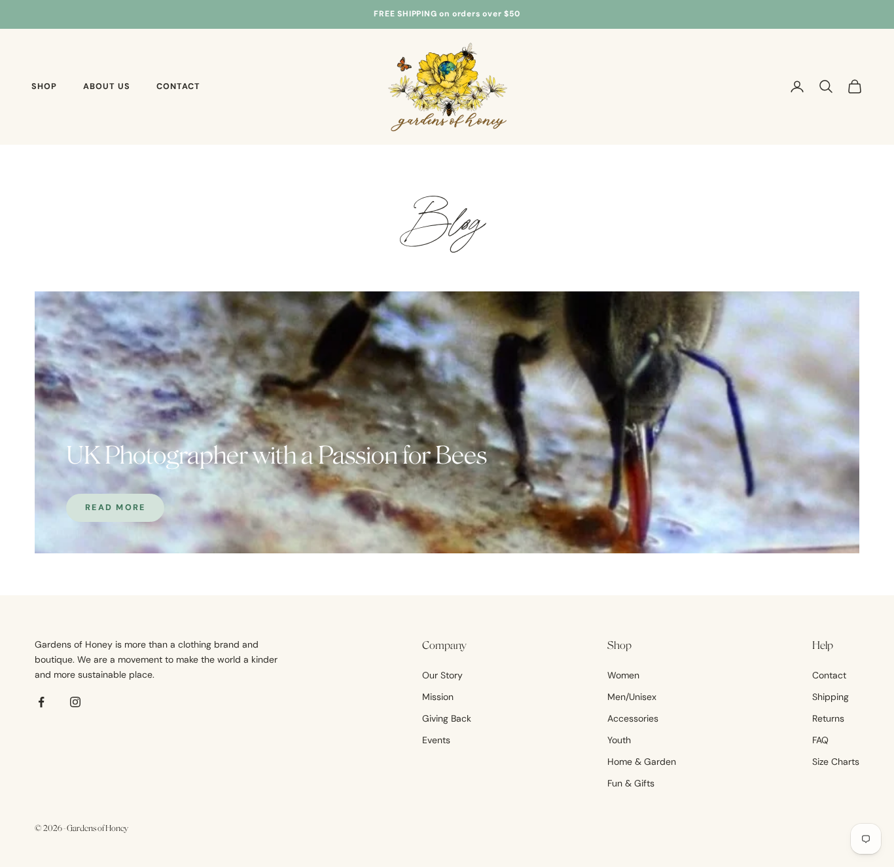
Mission (438, 697)
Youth (619, 740)
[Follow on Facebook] (41, 702)
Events (436, 740)
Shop (44, 86)
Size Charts (835, 761)
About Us (106, 86)
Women (623, 675)
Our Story (442, 675)
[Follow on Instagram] (75, 702)
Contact (178, 86)
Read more (115, 507)
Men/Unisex (631, 697)
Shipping (830, 697)
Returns (828, 718)
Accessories (632, 718)
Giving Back (446, 718)
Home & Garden (641, 761)
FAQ (820, 740)
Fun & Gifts (630, 783)
